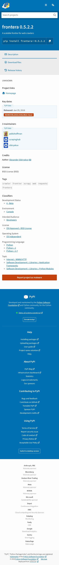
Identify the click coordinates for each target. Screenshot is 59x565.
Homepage (11, 93)
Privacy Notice (28, 439)
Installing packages (28, 339)
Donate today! (29, 319)
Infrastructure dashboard (28, 372)
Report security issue (29, 431)
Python (9, 245)
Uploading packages (28, 343)
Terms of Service (28, 428)
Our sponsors (29, 383)
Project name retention (28, 350)
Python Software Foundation (33, 556)
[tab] (29, 54)
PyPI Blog (28, 369)
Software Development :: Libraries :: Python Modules (30, 268)
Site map (44, 559)
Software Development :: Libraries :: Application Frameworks (28, 264)
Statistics (29, 376)
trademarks (14, 556)
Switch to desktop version (29, 451)
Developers (11, 220)
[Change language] (53, 5)
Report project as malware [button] (29, 277)
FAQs (29, 354)
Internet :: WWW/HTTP (16, 259)
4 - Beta (9, 203)
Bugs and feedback (29, 398)
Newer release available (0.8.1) (18, 115)
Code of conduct (28, 435)
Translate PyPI (28, 405)
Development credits (28, 413)
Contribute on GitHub (28, 402)
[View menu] (45, 5)
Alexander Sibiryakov (18, 159)
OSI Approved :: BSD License (19, 228)
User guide (28, 346)
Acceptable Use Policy (28, 442)
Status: (30, 313)
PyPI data (7, 105)
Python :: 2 (11, 248)
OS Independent (13, 236)
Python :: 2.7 (12, 251)
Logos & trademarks (29, 379)
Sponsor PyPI (29, 409)
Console (10, 211)
